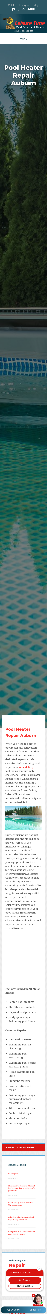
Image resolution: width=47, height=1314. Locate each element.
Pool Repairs (13, 1174)
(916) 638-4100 (23, 9)
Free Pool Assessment (20, 1147)
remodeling (26, 767)
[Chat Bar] (23, 1310)
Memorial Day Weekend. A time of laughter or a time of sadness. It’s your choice (21, 1188)
